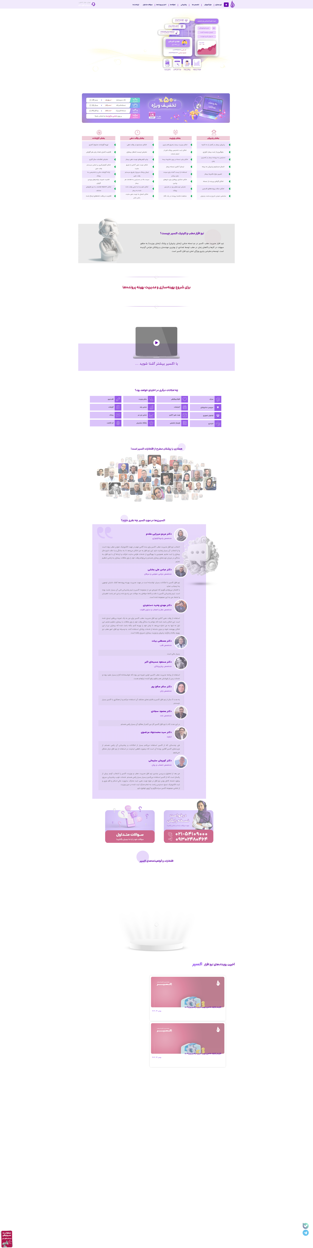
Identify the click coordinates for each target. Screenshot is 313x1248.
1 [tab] (178, 1108)
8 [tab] (178, 1134)
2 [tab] (178, 1112)
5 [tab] (178, 1123)
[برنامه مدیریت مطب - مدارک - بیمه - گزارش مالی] (232, 4)
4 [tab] (178, 1119)
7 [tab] (178, 1130)
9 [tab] (178, 1137)
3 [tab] (178, 1115)
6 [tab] (178, 1126)
